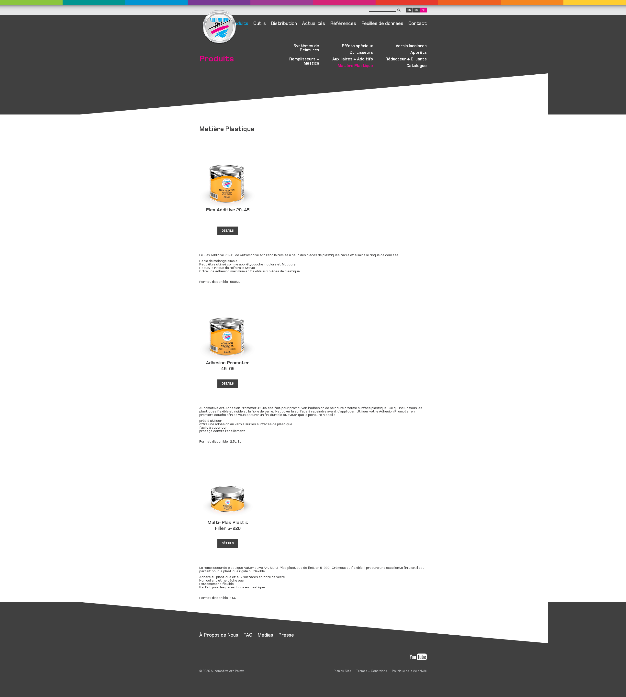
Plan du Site (342, 671)
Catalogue (416, 65)
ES (416, 10)
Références (343, 23)
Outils (259, 23)
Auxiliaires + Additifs (352, 59)
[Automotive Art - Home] (219, 46)
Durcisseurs (361, 52)
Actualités (313, 23)
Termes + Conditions (371, 671)
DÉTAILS (228, 231)
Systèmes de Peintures (306, 48)
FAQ (247, 635)
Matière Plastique (355, 65)
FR (423, 10)
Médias (265, 635)
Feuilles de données (382, 23)
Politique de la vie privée (409, 671)
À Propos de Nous (218, 635)
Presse (286, 635)
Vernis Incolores (411, 46)
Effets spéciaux (357, 46)
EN (409, 10)
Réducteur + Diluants (406, 59)
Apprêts (418, 52)
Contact (417, 23)
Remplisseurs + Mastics (304, 61)
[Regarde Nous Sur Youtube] (418, 657)
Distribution (284, 23)
